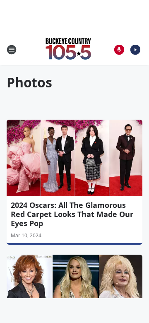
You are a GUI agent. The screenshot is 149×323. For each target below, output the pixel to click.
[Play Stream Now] (135, 50)
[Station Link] (69, 49)
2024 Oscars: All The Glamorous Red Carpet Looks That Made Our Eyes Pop (72, 214)
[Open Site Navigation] (12, 50)
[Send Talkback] (119, 50)
